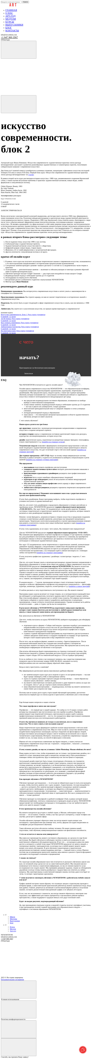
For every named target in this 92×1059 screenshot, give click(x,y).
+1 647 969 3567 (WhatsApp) (13, 60)
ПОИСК (25, 2)
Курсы (12, 927)
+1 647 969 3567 (9, 37)
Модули (13, 929)
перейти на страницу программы (49, 553)
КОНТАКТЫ (12, 30)
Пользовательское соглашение (12, 979)
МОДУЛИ (10, 18)
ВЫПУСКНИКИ (14, 24)
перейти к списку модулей (79, 586)
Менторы (13, 919)
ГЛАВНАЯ (11, 10)
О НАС (9, 13)
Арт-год (13, 931)
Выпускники (15, 921)
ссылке (31, 175)
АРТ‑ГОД (10, 15)
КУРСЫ (9, 21)
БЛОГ (8, 27)
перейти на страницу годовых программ (41, 460)
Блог (11, 923)
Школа (12, 917)
